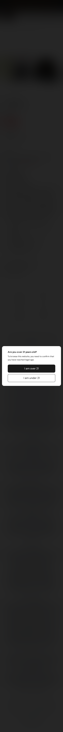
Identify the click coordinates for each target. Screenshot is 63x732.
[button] (31, 369)
